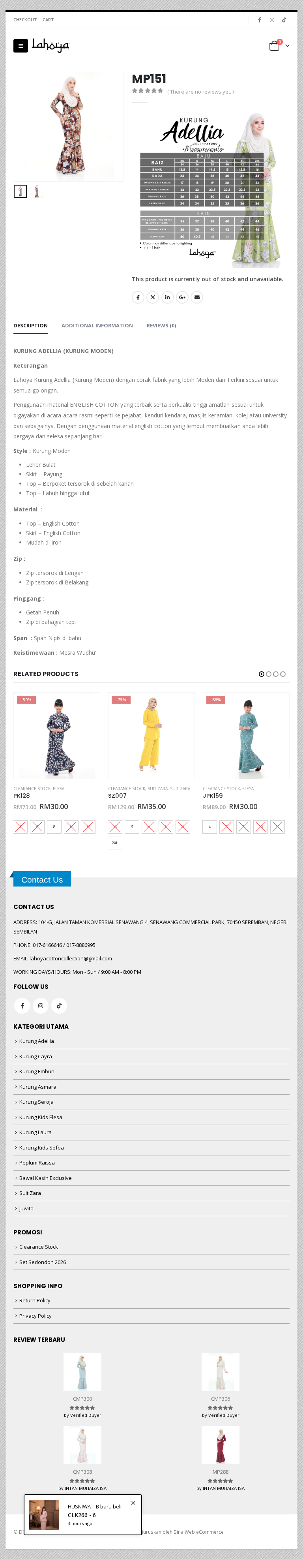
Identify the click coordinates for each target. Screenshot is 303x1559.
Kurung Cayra (35, 1056)
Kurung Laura (35, 1132)
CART (48, 20)
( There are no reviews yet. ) (200, 91)
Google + (182, 297)
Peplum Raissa (37, 1162)
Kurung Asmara (37, 1086)
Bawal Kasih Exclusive (45, 1177)
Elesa (58, 788)
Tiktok (59, 1006)
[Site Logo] (51, 46)
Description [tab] (30, 325)
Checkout (25, 20)
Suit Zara (158, 788)
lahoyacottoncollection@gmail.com (71, 958)
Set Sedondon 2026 (42, 1262)
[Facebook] (259, 20)
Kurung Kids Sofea (41, 1147)
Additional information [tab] (97, 325)
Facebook (138, 297)
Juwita (26, 1208)
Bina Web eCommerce (199, 1532)
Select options (87, 706)
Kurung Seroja (36, 1101)
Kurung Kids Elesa (40, 1117)
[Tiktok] (284, 20)
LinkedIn (167, 297)
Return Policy (34, 1300)
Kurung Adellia (36, 1040)
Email (197, 297)
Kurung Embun (36, 1071)
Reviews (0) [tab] (161, 325)
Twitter (152, 297)
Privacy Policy (35, 1315)
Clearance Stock (31, 788)
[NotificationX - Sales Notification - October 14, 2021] (83, 1515)
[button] (20, 46)
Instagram (41, 1006)
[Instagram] (272, 20)
